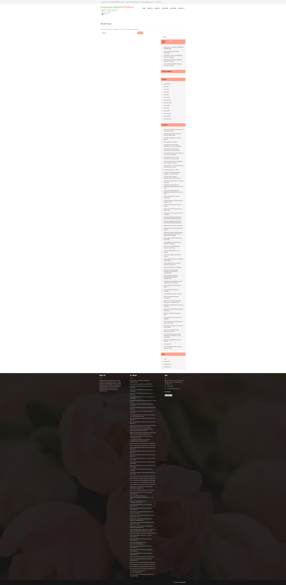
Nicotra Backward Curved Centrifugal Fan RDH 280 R (142, 476)
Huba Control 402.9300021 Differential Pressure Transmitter (173, 60)
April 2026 (166, 94)
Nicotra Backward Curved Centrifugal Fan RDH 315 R (142, 478)
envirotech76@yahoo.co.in (147, 2)
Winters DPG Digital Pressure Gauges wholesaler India (173, 347)
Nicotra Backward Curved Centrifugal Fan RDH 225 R (142, 484)
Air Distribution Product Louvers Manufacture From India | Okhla (171, 158)
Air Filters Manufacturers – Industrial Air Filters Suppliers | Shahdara (173, 162)
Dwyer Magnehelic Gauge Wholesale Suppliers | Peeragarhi (172, 243)
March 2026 (167, 97)
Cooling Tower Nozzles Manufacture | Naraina (173, 205)
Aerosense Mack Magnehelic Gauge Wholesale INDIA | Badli (172, 134)
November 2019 (168, 102)
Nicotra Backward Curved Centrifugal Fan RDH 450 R (142, 443)
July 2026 (166, 86)
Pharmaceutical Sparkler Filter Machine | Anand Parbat (173, 326)
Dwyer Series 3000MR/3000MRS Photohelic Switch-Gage (171, 247)
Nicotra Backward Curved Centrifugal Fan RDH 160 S (142, 564)
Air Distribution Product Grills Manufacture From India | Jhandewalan (174, 153)
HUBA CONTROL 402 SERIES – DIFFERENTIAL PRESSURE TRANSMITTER (171, 271)
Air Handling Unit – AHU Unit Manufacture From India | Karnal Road (174, 166)
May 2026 (166, 92)
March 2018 (167, 110)
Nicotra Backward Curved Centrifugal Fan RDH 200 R (142, 566)
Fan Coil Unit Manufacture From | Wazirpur (172, 251)
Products (157, 8)
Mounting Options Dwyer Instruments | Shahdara (173, 318)
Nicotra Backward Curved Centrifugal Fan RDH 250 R (142, 482)
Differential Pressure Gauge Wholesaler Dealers (173, 229)
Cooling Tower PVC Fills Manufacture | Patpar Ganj (173, 209)
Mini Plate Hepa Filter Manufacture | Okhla (172, 314)
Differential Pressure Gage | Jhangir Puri (173, 225)
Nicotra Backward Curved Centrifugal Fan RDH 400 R (142, 480)
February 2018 (167, 113)
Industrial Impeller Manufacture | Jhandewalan (171, 297)
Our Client (165, 8)
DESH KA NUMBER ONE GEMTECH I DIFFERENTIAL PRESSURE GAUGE (173, 222)
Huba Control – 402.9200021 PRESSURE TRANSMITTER (174, 48)
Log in (165, 358)
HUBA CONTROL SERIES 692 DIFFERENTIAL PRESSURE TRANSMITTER (171, 277)
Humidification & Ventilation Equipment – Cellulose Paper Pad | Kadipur (173, 282)
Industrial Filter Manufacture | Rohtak (172, 293)
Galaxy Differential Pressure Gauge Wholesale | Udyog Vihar (172, 264)
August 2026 (167, 84)
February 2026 (167, 100)
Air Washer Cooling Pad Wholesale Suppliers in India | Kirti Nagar (172, 173)
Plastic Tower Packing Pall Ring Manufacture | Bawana (171, 330)
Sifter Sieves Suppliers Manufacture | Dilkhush (172, 340)
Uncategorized (167, 344)
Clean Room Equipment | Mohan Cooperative (171, 197)
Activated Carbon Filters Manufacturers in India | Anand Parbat (174, 130)
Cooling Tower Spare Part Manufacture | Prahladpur (173, 213)
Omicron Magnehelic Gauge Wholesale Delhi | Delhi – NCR (173, 322)
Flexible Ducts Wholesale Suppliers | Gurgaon (172, 255)
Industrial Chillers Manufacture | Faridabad (171, 290)
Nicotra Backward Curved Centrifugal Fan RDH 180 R (143, 562)
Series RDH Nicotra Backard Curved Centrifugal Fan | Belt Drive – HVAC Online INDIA (172, 336)
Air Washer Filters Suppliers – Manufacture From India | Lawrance (172, 177)
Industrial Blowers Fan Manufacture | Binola (172, 286)
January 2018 (167, 116)
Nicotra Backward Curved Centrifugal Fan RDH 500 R (142, 445)
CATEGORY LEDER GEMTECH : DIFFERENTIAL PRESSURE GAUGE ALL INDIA (173, 186)
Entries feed (167, 361)
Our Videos (173, 8)
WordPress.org (167, 366)
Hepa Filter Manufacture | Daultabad (172, 267)
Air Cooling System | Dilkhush (171, 142)
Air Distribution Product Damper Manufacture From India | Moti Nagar (172, 145)
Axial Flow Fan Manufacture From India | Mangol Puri (173, 181)
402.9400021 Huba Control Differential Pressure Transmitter (173, 56)
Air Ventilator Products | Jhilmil (171, 169)
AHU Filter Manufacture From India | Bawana (172, 138)
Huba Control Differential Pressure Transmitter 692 (142, 556)
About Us (150, 8)
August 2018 (167, 105)
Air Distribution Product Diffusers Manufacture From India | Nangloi (172, 149)
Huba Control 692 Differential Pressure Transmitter (142, 490)
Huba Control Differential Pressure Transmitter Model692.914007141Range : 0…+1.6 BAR (142, 497)
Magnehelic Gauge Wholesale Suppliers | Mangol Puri (173, 309)
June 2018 (166, 108)
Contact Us (181, 8)
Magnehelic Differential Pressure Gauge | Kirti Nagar (173, 305)
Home (144, 8)
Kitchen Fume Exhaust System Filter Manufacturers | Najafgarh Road (172, 301)
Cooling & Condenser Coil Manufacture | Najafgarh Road (173, 201)
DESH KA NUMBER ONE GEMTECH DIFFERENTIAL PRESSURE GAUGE (172, 218)
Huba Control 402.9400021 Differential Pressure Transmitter (173, 64)
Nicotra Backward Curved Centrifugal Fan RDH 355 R (142, 568)
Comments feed (167, 364)
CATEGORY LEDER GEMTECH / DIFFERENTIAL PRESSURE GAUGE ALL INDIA (173, 192)
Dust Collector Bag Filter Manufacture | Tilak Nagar (173, 238)
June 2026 (166, 89)
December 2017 (168, 118)
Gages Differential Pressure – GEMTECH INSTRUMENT (173, 259)
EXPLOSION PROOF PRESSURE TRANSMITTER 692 (143, 533)
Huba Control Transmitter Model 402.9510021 (171, 52)
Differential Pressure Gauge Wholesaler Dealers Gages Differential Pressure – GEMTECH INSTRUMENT (173, 234)
